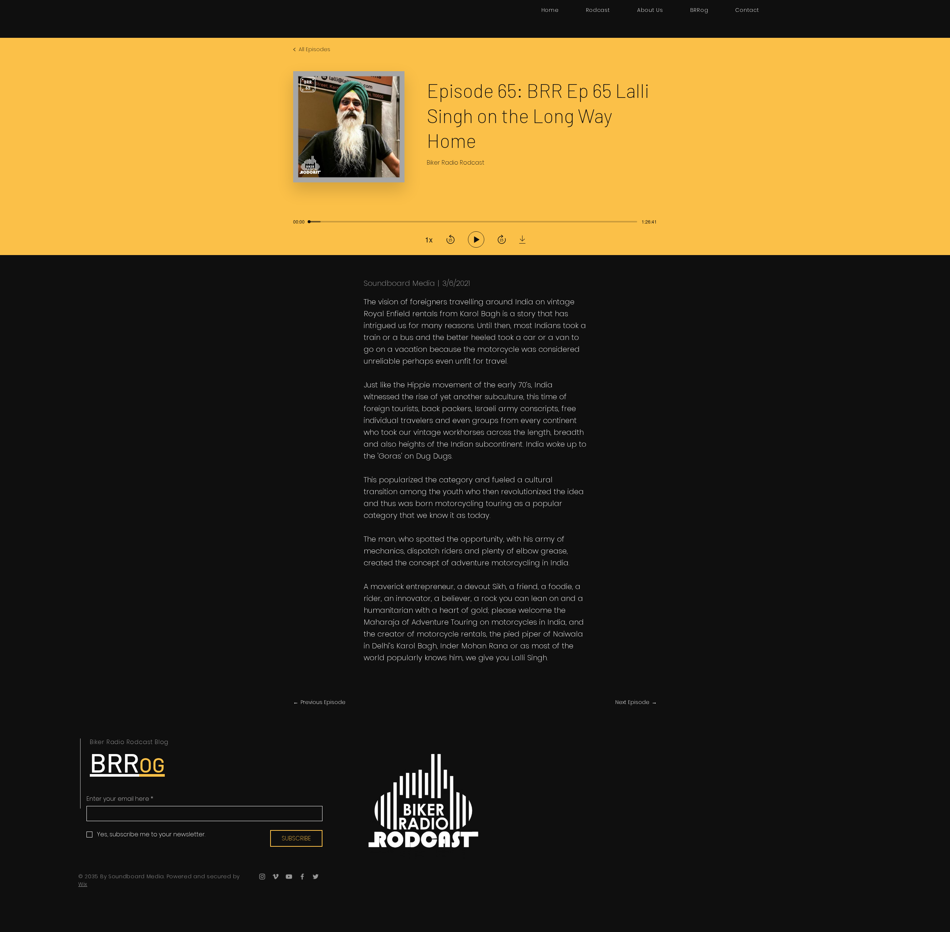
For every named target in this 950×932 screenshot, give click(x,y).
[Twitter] (316, 876)
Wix (82, 884)
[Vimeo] (275, 876)
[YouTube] (289, 876)
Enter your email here (119, 799)
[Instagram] (262, 876)
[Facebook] (302, 876)
